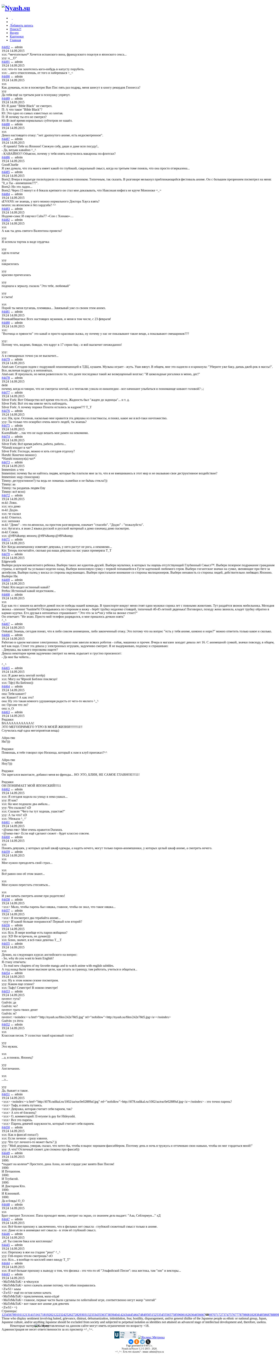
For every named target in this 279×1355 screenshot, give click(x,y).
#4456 (6, 925)
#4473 (6, 462)
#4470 (6, 554)
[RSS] (12, 21)
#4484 (6, 194)
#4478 (6, 377)
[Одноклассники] (136, 1341)
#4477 (6, 392)
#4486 (6, 157)
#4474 (6, 436)
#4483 (6, 208)
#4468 (6, 594)
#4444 (6, 1263)
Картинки (17, 36)
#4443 (6, 1274)
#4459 (6, 851)
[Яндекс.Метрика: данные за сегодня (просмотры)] (151, 1337)
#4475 (6, 425)
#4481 (6, 311)
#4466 (6, 635)
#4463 (6, 712)
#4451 (6, 1094)
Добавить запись (21, 25)
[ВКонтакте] (130, 1341)
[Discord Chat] (12, 18)
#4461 (6, 822)
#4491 (6, 61)
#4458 (6, 899)
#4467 (6, 624)
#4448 (6, 1204)
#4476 (6, 411)
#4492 (6, 47)
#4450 (6, 1127)
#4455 (6, 943)
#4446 (6, 1234)
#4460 (6, 837)
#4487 (6, 139)
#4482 (6, 219)
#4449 (6, 1153)
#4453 (6, 991)
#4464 (6, 686)
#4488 (6, 124)
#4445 (6, 1245)
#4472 (6, 495)
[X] (148, 1341)
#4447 (6, 1219)
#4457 (6, 910)
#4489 (6, 98)
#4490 (6, 76)
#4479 (6, 359)
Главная (15, 40)
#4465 (6, 668)
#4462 (6, 789)
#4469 (6, 580)
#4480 (6, 322)
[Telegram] (142, 1341)
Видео (14, 32)
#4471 (6, 539)
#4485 (6, 172)
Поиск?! (15, 29)
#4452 (6, 1024)
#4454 (6, 973)
